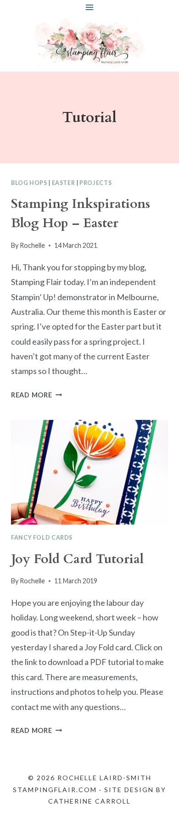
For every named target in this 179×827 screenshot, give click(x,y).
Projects (95, 182)
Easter (63, 182)
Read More (36, 395)
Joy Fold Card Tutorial (77, 559)
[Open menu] (89, 7)
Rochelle (32, 245)
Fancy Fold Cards (42, 537)
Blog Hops (29, 182)
